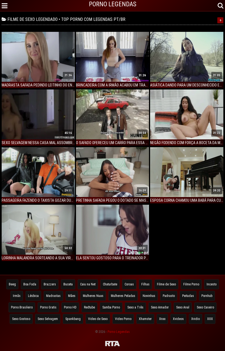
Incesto (211, 284)
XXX (210, 319)
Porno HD (70, 307)
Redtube (89, 307)
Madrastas (53, 296)
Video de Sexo (98, 319)
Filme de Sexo (166, 284)
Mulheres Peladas (123, 296)
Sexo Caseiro (205, 307)
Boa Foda (29, 284)
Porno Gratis (48, 307)
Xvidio (195, 319)
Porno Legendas (119, 332)
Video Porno (123, 319)
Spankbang (73, 319)
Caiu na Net (87, 284)
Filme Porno (191, 284)
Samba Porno (111, 307)
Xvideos (178, 319)
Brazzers (50, 284)
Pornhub (206, 296)
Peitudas (188, 296)
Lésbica (33, 296)
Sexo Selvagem (48, 319)
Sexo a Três (135, 307)
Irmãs (17, 296)
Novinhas (149, 296)
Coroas (129, 284)
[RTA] (112, 344)
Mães (71, 296)
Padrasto (169, 296)
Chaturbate (110, 284)
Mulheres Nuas (93, 296)
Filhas (145, 284)
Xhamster (145, 319)
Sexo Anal (182, 307)
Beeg (12, 284)
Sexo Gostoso (21, 319)
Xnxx (162, 319)
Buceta (68, 284)
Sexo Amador (160, 307)
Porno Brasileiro (22, 307)
